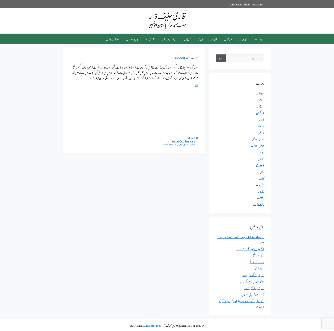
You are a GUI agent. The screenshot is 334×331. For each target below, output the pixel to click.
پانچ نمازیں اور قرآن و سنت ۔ (250, 248)
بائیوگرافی (244, 38)
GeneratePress (152, 325)
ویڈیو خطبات (132, 38)
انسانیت (188, 38)
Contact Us (257, 4)
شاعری (261, 158)
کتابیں (261, 177)
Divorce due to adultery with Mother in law (240, 239)
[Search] (221, 58)
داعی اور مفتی (258, 255)
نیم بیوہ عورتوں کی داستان (252, 294)
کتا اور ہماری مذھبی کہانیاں (252, 281)
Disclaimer (236, 4)
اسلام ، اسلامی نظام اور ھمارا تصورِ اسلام (179, 144)
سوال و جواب (112, 38)
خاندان (213, 38)
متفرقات (260, 184)
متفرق (152, 38)
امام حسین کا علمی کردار (254, 287)
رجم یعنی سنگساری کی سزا (253, 274)
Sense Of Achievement (183, 140)
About (247, 4)
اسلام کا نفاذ (259, 268)
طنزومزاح (260, 164)
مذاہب (261, 190)
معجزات (260, 197)
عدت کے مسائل (256, 261)
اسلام (261, 38)
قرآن (262, 171)
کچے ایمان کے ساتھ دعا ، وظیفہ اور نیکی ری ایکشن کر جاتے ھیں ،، (241, 303)
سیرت (261, 151)
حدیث (261, 125)
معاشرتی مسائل (169, 38)
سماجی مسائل (258, 138)
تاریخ (201, 38)
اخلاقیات (228, 38)
